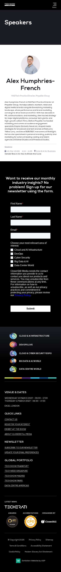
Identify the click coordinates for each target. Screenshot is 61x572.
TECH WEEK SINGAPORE (16, 471)
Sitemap (49, 540)
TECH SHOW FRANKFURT (17, 466)
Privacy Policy (35, 540)
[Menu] (54, 4)
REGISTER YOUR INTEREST (17, 424)
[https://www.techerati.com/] (16, 508)
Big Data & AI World (30, 361)
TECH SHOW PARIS (14, 481)
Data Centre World (30, 369)
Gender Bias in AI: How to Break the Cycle (23, 154)
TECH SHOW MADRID (15, 476)
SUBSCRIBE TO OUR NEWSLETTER (21, 448)
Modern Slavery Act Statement (38, 552)
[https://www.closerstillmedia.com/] (48, 523)
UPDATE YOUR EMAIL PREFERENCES (22, 452)
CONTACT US (11, 419)
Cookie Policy (14, 552)
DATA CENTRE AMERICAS (17, 485)
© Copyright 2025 (16, 540)
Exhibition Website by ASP (33, 561)
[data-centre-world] (13, 369)
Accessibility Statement (41, 546)
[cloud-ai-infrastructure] (13, 336)
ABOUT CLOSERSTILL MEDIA (18, 434)
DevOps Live (26, 345)
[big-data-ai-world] (13, 361)
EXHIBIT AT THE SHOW (15, 429)
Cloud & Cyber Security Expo (35, 353)
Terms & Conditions (17, 546)
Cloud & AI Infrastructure (34, 336)
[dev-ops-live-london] (13, 345)
